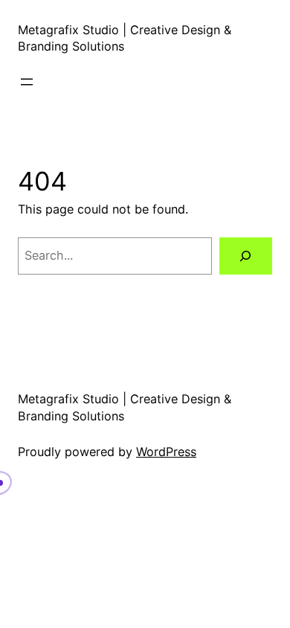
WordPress (166, 451)
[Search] (245, 256)
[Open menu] (27, 82)
